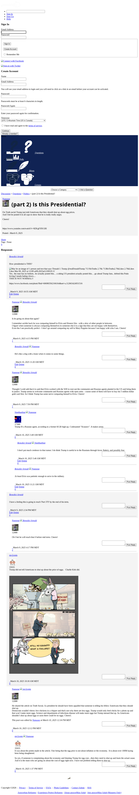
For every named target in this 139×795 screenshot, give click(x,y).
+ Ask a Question (86, 190)
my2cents (13, 555)
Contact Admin (78, 788)
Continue (5, 131)
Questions (17, 194)
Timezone (5, 118)
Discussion (5, 194)
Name (3, 76)
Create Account (10, 49)
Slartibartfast (20, 412)
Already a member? (10, 134)
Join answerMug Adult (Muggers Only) (104, 792)
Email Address (7, 29)
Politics (26, 194)
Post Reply (131, 289)
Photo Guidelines (61, 788)
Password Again (8, 106)
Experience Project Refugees (50, 792)
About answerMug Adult (75, 792)
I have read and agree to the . (23, 126)
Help (9, 19)
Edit (11, 294)
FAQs (48, 788)
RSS (89, 788)
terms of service (35, 126)
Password (5, 35)
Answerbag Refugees (27, 792)
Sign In (7, 44)
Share (3, 239)
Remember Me (13, 54)
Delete (16, 294)
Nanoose (6, 199)
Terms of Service (36, 788)
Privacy (22, 788)
